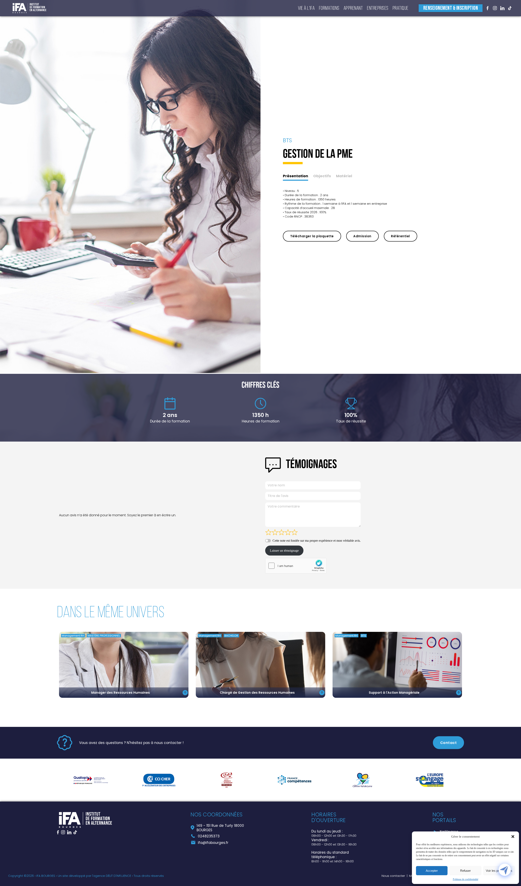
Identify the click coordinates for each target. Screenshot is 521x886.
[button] (513, 837)
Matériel (344, 176)
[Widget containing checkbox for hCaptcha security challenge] (296, 565)
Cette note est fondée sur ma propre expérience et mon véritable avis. (317, 540)
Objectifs (322, 176)
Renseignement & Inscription (450, 8)
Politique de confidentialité (465, 879)
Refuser (465, 870)
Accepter (432, 870)
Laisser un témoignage (284, 550)
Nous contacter (393, 876)
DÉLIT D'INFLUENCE (118, 876)
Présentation (295, 176)
